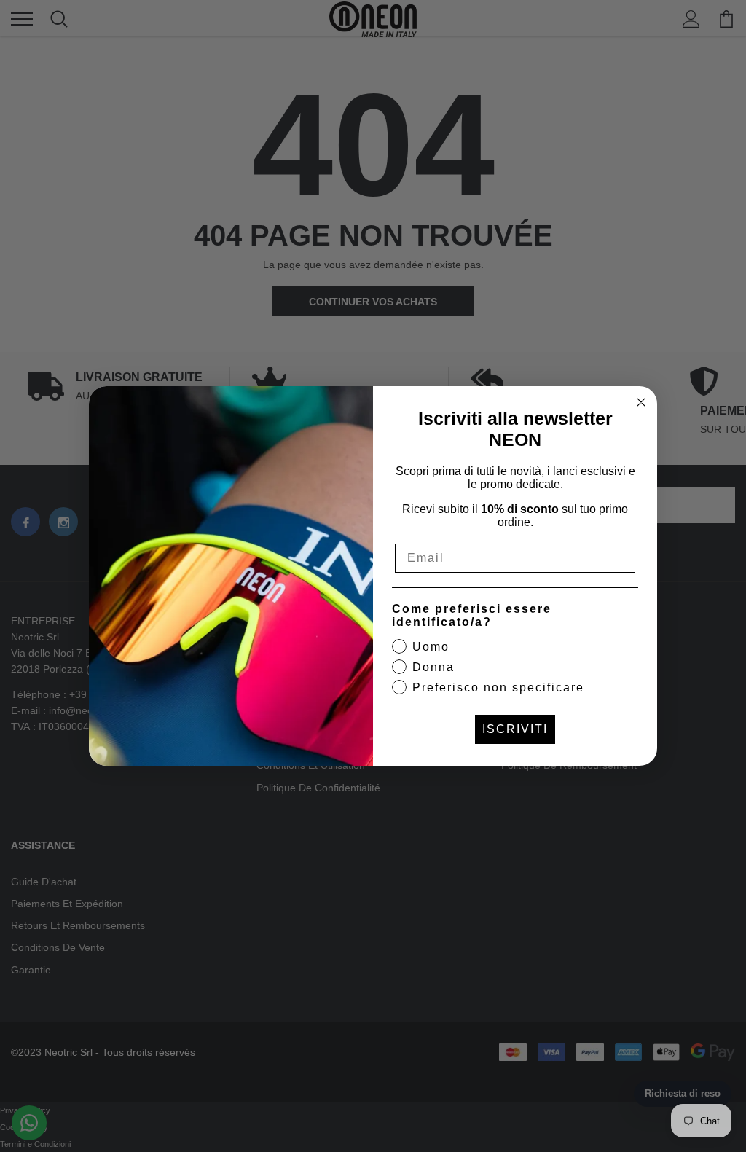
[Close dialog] (641, 402)
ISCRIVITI (515, 729)
